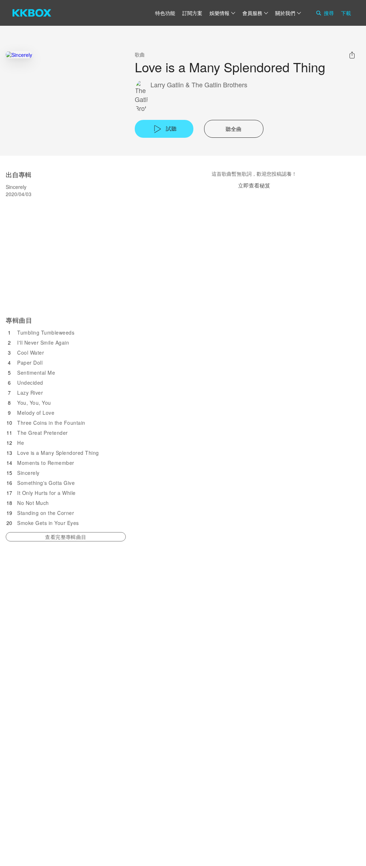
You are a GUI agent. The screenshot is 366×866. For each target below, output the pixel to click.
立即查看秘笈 (254, 185)
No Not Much (33, 502)
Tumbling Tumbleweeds (45, 332)
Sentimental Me (36, 372)
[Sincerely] (19, 54)
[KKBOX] (31, 13)
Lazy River (30, 392)
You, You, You (34, 402)
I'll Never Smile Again (43, 342)
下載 (346, 12)
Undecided (30, 382)
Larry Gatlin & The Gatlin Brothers (198, 84)
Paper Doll (30, 362)
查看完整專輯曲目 (65, 536)
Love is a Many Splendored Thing (58, 452)
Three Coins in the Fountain (51, 422)
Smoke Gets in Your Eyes (48, 522)
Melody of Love (35, 412)
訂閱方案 (192, 12)
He (20, 442)
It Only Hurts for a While (46, 492)
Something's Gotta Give (46, 482)
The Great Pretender (42, 432)
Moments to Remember (45, 462)
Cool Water (30, 352)
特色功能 (165, 12)
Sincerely (28, 472)
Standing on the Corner (45, 512)
